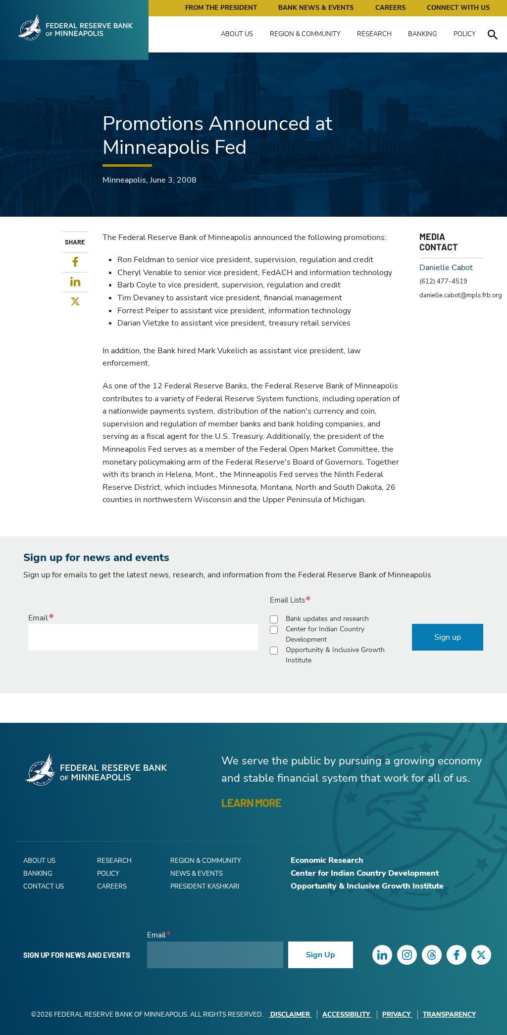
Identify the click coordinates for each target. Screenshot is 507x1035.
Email (38, 618)
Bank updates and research (327, 618)
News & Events (196, 873)
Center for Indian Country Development (325, 634)
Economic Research (327, 860)
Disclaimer (290, 1014)
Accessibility (346, 1014)
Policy (465, 34)
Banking (422, 34)
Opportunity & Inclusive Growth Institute (335, 655)
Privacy (396, 1014)
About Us (237, 34)
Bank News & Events (316, 7)
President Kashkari (204, 886)
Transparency (449, 1014)
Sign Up (320, 954)
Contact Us (43, 886)
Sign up (447, 637)
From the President (221, 7)
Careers (390, 7)
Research (374, 34)
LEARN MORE (251, 802)
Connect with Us (458, 7)
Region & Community (305, 34)
